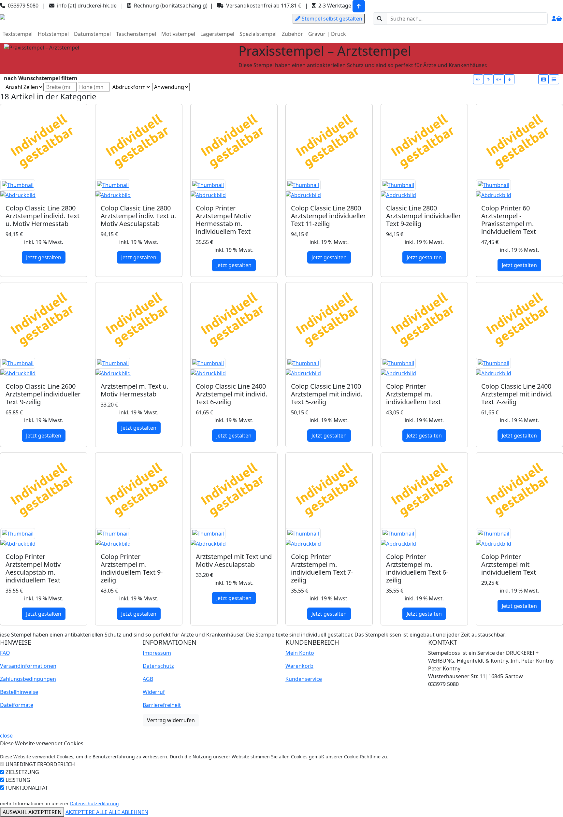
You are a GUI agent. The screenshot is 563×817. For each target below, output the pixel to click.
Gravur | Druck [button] (327, 33)
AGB (148, 678)
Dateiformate (16, 705)
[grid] (543, 79)
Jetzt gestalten (43, 257)
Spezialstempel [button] (258, 33)
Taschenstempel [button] (136, 33)
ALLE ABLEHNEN (128, 812)
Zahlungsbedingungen (28, 678)
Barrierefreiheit (162, 705)
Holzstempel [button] (53, 33)
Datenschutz (158, 665)
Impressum (157, 652)
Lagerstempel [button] (217, 33)
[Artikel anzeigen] (43, 189)
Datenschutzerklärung (94, 803)
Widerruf (154, 691)
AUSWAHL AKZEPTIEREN (32, 812)
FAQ (5, 652)
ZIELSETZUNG (22, 772)
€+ (498, 79)
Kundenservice (303, 678)
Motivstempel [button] (178, 33)
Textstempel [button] (18, 33)
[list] (554, 79)
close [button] (6, 735)
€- (478, 79)
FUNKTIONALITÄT (27, 787)
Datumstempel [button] (92, 33)
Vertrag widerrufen (171, 720)
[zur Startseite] (2, 16)
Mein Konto (299, 652)
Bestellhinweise (19, 691)
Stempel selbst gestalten (331, 18)
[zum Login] (554, 18)
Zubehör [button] (292, 33)
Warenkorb (299, 665)
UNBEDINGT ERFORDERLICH (40, 764)
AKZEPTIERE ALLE (87, 812)
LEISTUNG (18, 779)
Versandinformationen (28, 665)
